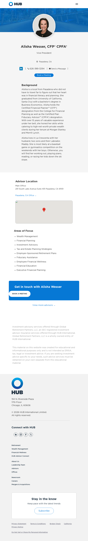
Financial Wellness (19, 452)
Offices (14, 472)
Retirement (16, 445)
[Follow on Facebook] (26, 435)
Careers (15, 481)
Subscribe (44, 511)
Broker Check (55, 524)
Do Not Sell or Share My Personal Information (30, 532)
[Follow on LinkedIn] (16, 435)
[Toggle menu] (76, 4)
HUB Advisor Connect (20, 456)
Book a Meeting (19, 294)
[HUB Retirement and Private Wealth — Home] (15, 4)
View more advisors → (43, 305)
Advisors (15, 468)
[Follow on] (36, 435)
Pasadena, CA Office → (25, 195)
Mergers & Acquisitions (21, 484)
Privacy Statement (19, 524)
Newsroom (16, 477)
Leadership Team (18, 465)
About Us (15, 461)
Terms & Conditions (38, 524)
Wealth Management (20, 449)
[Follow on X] (31, 435)
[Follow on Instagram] (21, 435)
